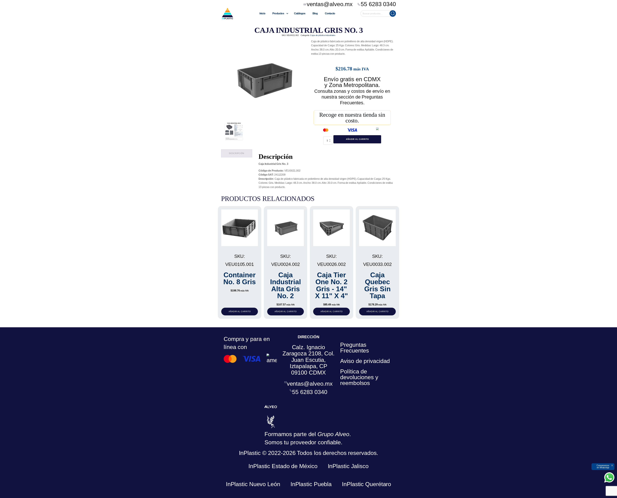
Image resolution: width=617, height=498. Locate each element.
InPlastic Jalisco (348, 466)
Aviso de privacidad (365, 361)
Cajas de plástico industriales (322, 35)
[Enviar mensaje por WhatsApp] (609, 477)
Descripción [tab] (236, 153)
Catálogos (299, 13)
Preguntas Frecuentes (354, 347)
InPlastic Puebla (311, 484)
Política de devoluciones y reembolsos (359, 377)
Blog (315, 13)
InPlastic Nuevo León (253, 484)
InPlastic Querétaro (366, 484)
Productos (278, 13)
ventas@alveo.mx (330, 4)
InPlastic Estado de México (282, 466)
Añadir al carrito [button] (240, 311)
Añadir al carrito (357, 139)
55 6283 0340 (378, 4)
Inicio (262, 13)
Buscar (392, 13)
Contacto (330, 13)
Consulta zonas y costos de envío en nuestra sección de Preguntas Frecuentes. (352, 97)
